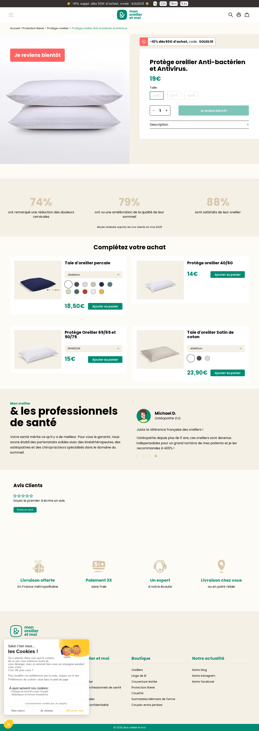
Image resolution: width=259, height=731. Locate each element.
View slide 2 (144, 456)
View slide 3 (150, 456)
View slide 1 (138, 456)
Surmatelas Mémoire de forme (153, 699)
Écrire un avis (25, 509)
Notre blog (199, 670)
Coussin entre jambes (147, 705)
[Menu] (11, 14)
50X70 (174, 96)
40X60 (157, 96)
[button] (231, 14)
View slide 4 (156, 456)
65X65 (191, 96)
